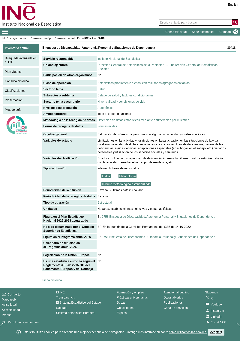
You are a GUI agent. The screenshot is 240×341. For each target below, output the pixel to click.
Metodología (13, 109)
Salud (101, 89)
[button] (228, 32)
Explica (122, 312)
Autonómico (105, 107)
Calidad (61, 307)
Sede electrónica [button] (203, 31)
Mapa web (9, 299)
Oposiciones (125, 307)
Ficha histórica (52, 280)
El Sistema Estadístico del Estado (78, 302)
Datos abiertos (173, 297)
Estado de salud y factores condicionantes (126, 95)
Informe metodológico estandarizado (126, 184)
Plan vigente (13, 71)
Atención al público (176, 292)
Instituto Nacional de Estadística (119, 58)
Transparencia (65, 297)
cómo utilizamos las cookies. (188, 332)
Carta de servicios (176, 307)
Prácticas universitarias (132, 297)
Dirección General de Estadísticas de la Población (131, 65)
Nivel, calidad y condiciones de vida (121, 101)
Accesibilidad (11, 309)
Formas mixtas (107, 126)
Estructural (105, 202)
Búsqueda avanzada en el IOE (21, 60)
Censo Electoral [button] (176, 31)
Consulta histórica (17, 81)
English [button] (233, 4)
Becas (121, 302)
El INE (60, 292)
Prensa (6, 315)
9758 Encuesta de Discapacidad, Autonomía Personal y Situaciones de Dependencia (158, 216)
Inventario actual (66, 38)
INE (4, 38)
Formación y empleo (130, 292)
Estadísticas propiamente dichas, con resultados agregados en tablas (144, 83)
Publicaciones (173, 302)
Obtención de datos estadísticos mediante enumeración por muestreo (143, 120)
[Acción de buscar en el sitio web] (235, 22)
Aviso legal (9, 304)
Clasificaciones (15, 90)
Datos (106, 176)
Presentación (13, 100)
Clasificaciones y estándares (21, 322)
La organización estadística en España (30, 38)
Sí (99, 243)
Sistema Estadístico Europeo (75, 312)
